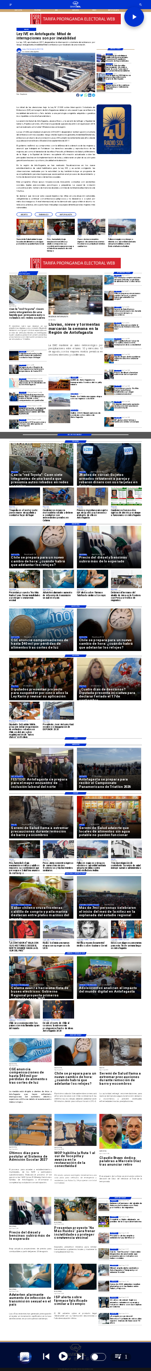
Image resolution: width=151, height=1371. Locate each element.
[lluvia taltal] (103, 1286)
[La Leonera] (101, 67)
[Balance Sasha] (14, 396)
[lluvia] (103, 1318)
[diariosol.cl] (10, 5)
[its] (109, 406)
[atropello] (14, 356)
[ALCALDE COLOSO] (14, 410)
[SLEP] (109, 327)
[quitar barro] (109, 311)
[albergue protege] (101, 77)
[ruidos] (109, 390)
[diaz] (109, 359)
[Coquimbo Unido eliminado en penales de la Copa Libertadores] (103, 1221)
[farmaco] (109, 422)
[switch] (98, 1357)
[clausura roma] (101, 87)
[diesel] (109, 375)
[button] (24, 214)
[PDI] (103, 1302)
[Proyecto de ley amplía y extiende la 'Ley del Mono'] (103, 1237)
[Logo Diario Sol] (75, 7)
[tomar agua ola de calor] (14, 369)
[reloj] (109, 295)
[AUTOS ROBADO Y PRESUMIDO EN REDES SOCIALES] (103, 1254)
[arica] (103, 1205)
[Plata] (109, 280)
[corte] (14, 383)
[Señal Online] (75, 22)
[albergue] (14, 424)
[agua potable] (103, 1270)
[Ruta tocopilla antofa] (109, 343)
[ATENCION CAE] (101, 57)
